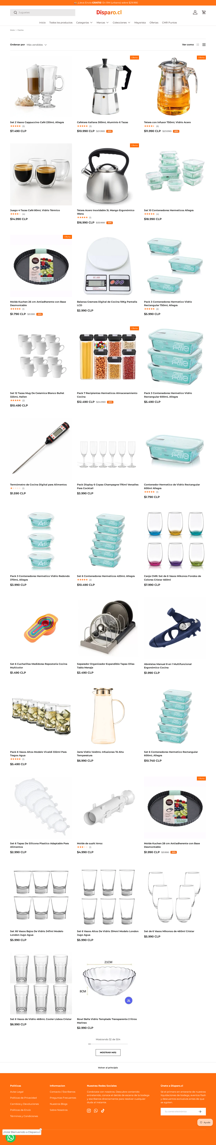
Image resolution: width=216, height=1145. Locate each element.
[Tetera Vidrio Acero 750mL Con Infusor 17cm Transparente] (175, 86)
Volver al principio (108, 1067)
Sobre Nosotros (59, 1109)
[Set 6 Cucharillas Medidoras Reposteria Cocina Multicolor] (41, 628)
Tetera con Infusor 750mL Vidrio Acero (167, 122)
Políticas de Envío (20, 1109)
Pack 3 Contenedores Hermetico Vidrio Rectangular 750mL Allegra (168, 303)
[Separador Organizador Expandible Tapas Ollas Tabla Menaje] (108, 628)
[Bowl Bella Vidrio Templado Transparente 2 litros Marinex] (108, 983)
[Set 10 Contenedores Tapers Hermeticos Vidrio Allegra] (175, 174)
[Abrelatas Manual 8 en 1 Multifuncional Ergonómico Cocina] (175, 628)
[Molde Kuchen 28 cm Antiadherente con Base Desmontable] (175, 807)
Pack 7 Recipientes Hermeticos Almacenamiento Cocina (107, 395)
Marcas (101, 22)
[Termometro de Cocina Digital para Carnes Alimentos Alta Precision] (41, 449)
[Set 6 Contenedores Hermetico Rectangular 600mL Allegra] (175, 716)
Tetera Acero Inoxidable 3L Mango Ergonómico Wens (105, 212)
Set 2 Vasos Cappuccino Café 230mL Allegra (37, 122)
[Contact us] (11, 1137)
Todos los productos (60, 22)
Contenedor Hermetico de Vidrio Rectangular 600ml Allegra (172, 486)
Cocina (20, 30)
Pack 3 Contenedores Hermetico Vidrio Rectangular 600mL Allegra (168, 395)
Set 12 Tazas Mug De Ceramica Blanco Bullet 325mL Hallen (37, 395)
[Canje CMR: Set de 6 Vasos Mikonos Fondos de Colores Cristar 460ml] (175, 540)
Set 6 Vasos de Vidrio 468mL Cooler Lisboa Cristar (40, 1019)
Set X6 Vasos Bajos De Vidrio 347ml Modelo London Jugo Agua (36, 933)
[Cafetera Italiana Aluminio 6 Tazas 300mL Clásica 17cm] (108, 86)
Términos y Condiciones (24, 1116)
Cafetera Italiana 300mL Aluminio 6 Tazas (102, 122)
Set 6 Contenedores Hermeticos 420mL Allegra (106, 576)
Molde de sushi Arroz (89, 843)
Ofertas (154, 22)
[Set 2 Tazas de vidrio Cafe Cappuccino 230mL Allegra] (41, 86)
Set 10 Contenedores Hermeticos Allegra (169, 210)
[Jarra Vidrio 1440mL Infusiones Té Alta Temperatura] (108, 716)
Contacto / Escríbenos (62, 1091)
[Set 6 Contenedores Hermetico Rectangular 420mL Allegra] (108, 540)
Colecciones (120, 22)
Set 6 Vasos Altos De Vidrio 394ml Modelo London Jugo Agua (108, 933)
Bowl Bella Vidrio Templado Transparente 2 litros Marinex (107, 1021)
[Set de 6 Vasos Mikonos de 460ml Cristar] (175, 895)
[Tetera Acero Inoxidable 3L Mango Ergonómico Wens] (108, 174)
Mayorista (140, 22)
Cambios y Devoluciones (24, 1103)
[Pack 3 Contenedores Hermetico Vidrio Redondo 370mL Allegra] (41, 540)
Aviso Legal (16, 1091)
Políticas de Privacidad (23, 1097)
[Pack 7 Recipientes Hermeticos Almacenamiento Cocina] (108, 357)
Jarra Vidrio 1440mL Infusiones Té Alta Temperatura (100, 753)
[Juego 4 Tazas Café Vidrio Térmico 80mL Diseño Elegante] (41, 174)
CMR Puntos (169, 22)
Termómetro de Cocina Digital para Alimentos (38, 484)
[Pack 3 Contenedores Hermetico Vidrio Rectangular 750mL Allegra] (175, 266)
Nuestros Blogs (58, 1103)
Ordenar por (17, 44)
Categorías (82, 22)
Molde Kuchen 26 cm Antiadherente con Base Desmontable (38, 303)
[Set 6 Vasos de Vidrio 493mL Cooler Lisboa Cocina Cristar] (41, 983)
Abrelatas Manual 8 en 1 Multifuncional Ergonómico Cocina (168, 666)
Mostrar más (108, 1052)
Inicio (42, 22)
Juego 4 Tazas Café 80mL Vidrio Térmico (35, 210)
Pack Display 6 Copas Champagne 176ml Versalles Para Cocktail (108, 486)
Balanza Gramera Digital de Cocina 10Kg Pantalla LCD (107, 303)
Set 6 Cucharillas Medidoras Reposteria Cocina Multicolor (38, 665)
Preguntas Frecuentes (63, 1097)
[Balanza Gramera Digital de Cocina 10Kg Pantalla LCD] (108, 266)
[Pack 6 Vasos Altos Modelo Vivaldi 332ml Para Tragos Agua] (41, 716)
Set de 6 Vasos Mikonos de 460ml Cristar (169, 931)
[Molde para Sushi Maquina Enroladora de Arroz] (108, 807)
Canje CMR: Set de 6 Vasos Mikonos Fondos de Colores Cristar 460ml (172, 578)
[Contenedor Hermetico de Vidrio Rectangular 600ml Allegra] (175, 449)
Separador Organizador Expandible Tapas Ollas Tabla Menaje (105, 665)
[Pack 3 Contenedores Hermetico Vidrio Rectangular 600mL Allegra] (175, 357)
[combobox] (42, 12)
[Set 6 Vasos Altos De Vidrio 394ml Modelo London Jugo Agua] (108, 895)
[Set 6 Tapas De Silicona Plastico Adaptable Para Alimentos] (41, 807)
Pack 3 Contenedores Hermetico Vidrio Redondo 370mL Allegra (40, 578)
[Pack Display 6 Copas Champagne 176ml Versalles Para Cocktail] (108, 449)
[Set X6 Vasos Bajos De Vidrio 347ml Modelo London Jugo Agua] (41, 895)
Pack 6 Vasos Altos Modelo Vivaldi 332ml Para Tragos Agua (38, 753)
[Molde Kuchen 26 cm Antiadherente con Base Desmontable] (41, 266)
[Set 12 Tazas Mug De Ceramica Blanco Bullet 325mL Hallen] (41, 357)
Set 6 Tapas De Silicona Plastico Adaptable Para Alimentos (39, 845)
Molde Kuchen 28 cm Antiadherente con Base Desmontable (172, 845)
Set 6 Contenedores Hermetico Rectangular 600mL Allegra (171, 753)
